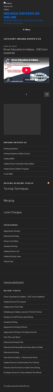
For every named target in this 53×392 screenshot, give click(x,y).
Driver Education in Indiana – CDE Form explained (24, 297)
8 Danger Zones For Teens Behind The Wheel (22, 372)
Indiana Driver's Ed (11, 251)
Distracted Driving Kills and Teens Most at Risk (23, 347)
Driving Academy (11, 149)
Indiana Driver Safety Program (16, 169)
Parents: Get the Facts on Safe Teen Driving (22, 368)
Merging (9, 200)
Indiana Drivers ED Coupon (15, 302)
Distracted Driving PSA (13, 342)
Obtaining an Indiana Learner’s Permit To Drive (23, 312)
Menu (27, 30)
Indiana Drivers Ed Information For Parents (21, 362)
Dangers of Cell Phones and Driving (18, 317)
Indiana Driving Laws (12, 256)
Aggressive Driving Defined (15, 327)
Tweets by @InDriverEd (14, 282)
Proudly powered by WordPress (16, 386)
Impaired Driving (11, 246)
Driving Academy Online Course (17, 154)
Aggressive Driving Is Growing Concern (20, 332)
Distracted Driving (11, 236)
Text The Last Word (12, 337)
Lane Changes (13, 212)
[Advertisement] (22, 119)
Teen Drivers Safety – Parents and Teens (20, 357)
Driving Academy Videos (18, 183)
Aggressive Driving (12, 231)
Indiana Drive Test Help (13, 307)
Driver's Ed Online (11, 241)
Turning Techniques (16, 188)
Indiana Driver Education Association (19, 164)
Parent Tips (8, 261)
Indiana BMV (9, 159)
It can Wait (8, 174)
